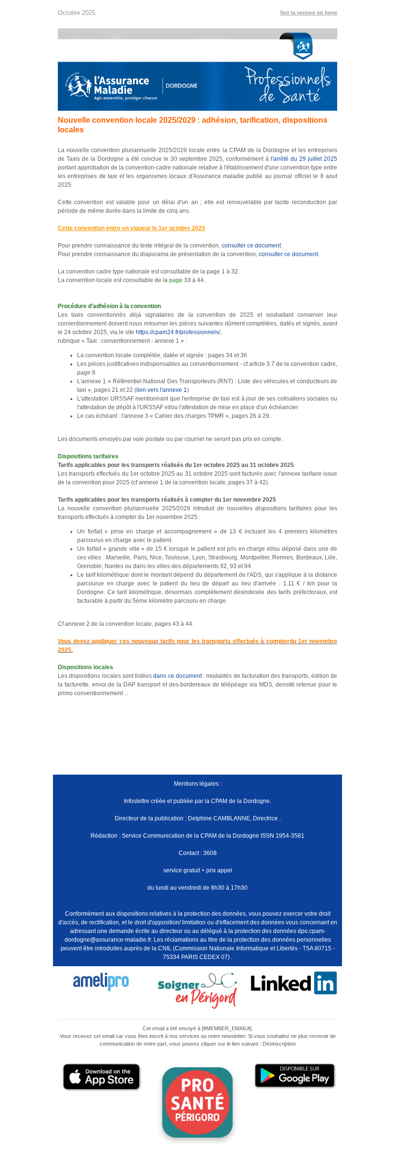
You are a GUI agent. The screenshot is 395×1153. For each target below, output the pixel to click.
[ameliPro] (101, 981)
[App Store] (101, 1077)
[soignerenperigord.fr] (197, 990)
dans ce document (177, 676)
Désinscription (279, 1044)
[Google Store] (293, 1076)
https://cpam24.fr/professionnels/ (178, 332)
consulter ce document (251, 245)
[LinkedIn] (293, 983)
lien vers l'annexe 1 (161, 390)
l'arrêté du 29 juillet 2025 (304, 158)
